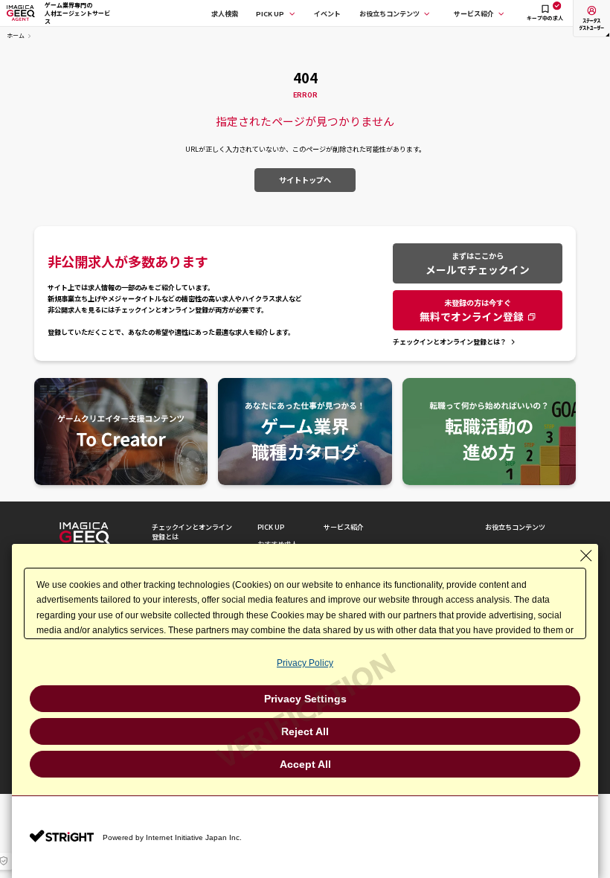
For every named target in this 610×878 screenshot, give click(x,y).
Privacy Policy (305, 663)
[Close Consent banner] (586, 556)
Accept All (305, 764)
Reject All (305, 731)
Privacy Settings (305, 699)
